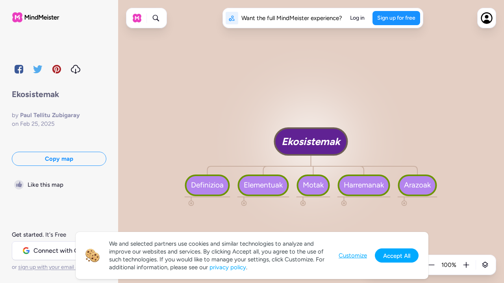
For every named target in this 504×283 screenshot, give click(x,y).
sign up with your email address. (57, 267)
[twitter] (38, 69)
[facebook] (19, 69)
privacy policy (227, 267)
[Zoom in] (466, 265)
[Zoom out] (431, 265)
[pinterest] (57, 69)
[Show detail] (485, 265)
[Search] (156, 18)
